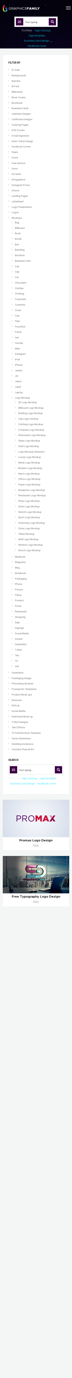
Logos (15, 212)
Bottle (18, 239)
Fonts (15, 157)
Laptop (19, 392)
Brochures (17, 103)
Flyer (17, 321)
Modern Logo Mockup (30, 468)
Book (18, 233)
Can (17, 266)
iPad (17, 359)
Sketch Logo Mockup (30, 512)
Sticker (19, 639)
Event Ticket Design (22, 141)
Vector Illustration (21, 738)
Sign (17, 622)
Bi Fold (15, 86)
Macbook (20, 556)
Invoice (15, 190)
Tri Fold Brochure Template (26, 733)
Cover (18, 310)
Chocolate (20, 282)
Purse (18, 606)
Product (19, 600)
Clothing (19, 293)
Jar (16, 375)
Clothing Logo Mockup (30, 424)
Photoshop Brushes (22, 683)
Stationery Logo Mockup (31, 522)
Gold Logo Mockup (28, 446)
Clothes (19, 288)
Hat (17, 337)
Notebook (20, 573)
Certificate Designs (22, 119)
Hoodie (19, 343)
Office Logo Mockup (29, 479)
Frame (18, 332)
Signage (19, 628)
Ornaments (17, 672)
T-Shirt (18, 649)
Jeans (18, 381)
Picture (19, 589)
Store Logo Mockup (29, 528)
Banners (16, 81)
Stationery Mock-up (22, 716)
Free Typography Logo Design (36, 896)
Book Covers (18, 97)
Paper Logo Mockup (29, 484)
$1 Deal (16, 70)
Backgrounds (19, 75)
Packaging (21, 578)
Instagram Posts (21, 185)
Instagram (20, 354)
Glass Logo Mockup (29, 440)
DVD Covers (18, 130)
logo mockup (42, 30)
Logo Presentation (22, 207)
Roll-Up (16, 705)
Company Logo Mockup (31, 429)
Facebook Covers (21, 146)
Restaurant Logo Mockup (32, 495)
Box (17, 244)
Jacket (18, 370)
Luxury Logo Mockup (29, 457)
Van (17, 666)
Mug (17, 567)
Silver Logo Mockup (29, 506)
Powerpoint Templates (24, 689)
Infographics (18, 179)
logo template (37, 35)
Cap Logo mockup (28, 418)
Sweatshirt (21, 644)
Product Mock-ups (22, 694)
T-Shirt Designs (20, 722)
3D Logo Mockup (27, 402)
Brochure (20, 255)
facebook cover (37, 45)
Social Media (22, 633)
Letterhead (17, 201)
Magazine (20, 562)
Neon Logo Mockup (29, 473)
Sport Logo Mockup (29, 517)
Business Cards (20, 108)
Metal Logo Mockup (29, 462)
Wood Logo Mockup (29, 550)
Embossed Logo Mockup (32, 435)
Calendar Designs (21, 113)
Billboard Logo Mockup (31, 408)
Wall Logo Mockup (28, 539)
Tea (17, 655)
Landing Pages (20, 196)
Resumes (17, 700)
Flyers (15, 152)
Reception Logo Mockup (31, 490)
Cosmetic (20, 304)
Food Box (20, 326)
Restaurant (21, 611)
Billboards (17, 91)
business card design (36, 40)
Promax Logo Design (36, 840)
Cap (17, 271)
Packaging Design (21, 678)
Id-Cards (16, 174)
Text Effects (18, 727)
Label (18, 387)
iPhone (19, 365)
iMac (17, 348)
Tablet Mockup (26, 534)
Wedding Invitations (22, 744)
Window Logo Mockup (30, 544)
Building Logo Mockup (30, 413)
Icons (15, 168)
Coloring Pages (20, 124)
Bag (17, 222)
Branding (20, 249)
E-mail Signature (20, 135)
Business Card (22, 260)
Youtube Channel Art (23, 749)
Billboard (20, 228)
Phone (18, 584)
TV (16, 661)
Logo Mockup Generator (31, 451)
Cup (17, 315)
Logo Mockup (22, 397)
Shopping (20, 617)
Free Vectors (18, 163)
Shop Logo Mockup (29, 501)
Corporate (20, 299)
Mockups (17, 218)
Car (17, 277)
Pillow (18, 595)
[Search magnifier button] (52, 21)
